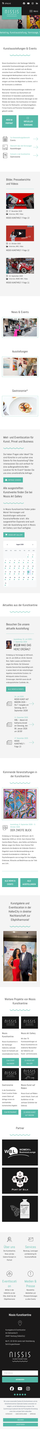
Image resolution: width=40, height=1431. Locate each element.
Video (21, 214)
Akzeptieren (20, 1424)
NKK (17, 214)
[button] (33, 11)
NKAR (18, 279)
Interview (12, 214)
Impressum (33, 1414)
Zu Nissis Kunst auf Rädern (29, 1113)
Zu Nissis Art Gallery (29, 1062)
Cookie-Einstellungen (21, 1414)
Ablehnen (20, 1420)
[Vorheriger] (7, 956)
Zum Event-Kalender (10, 1062)
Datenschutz (9, 1414)
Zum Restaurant (10, 1112)
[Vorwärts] (33, 956)
